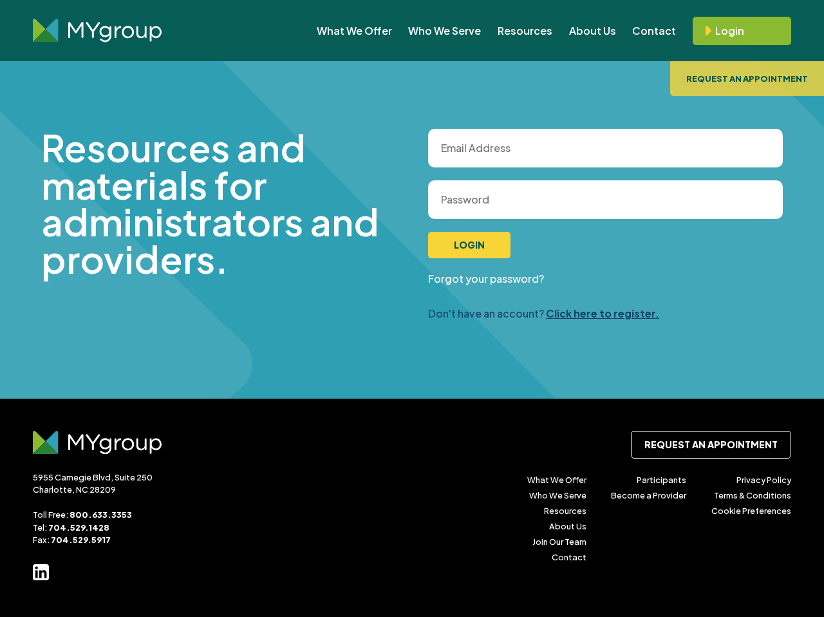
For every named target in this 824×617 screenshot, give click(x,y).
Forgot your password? (486, 278)
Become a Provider (648, 495)
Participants (661, 480)
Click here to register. (602, 313)
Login (729, 30)
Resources (525, 30)
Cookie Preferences (751, 511)
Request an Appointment (747, 78)
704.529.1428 (78, 527)
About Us (592, 30)
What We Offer (354, 30)
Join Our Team (559, 541)
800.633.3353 (101, 514)
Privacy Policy (763, 480)
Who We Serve (444, 30)
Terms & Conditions (752, 495)
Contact (654, 30)
